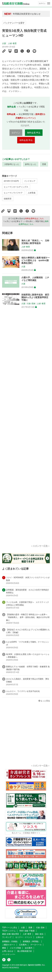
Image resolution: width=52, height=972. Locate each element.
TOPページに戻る (9, 927)
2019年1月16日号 (11, 181)
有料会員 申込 (26, 140)
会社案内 (28, 947)
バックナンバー (8, 954)
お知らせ (39, 937)
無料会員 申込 (33, 132)
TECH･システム (9, 930)
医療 (30, 927)
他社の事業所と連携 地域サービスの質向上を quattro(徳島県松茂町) (35, 260)
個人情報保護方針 (24, 951)
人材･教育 (12, 43)
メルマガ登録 (15, 947)
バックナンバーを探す (14, 22)
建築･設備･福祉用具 (10, 933)
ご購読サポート (8, 944)
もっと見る (45, 700)
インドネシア (29, 181)
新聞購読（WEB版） (31, 941)
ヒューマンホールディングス (16, 186)
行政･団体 (31, 303)
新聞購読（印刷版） (10, 941)
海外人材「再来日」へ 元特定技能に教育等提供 (35, 241)
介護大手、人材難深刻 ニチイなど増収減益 (35, 278)
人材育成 (31, 192)
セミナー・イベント (23, 937)
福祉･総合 (39, 933)
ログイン (42, 3)
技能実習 (7, 198)
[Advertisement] (26, 429)
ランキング (6, 937)
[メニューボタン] (48, 3)
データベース (36, 944)
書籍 (4, 947)
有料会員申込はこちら (34, 218)
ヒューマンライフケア (13, 192)
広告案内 (23, 944)
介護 (4, 43)
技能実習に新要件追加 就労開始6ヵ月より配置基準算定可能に (35, 297)
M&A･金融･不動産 (27, 930)
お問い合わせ (7, 951)
